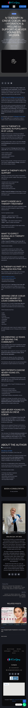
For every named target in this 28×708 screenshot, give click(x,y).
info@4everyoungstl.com (15, 670)
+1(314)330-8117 (15, 667)
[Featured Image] (14, 616)
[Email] (11, 83)
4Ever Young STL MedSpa (17, 699)
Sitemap (14, 701)
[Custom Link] (9, 574)
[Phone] (24, 704)
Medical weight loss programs (8, 276)
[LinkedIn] (8, 83)
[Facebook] (2, 83)
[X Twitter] (5, 83)
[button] (5, 6)
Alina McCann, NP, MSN (6, 450)
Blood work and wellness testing (8, 278)
